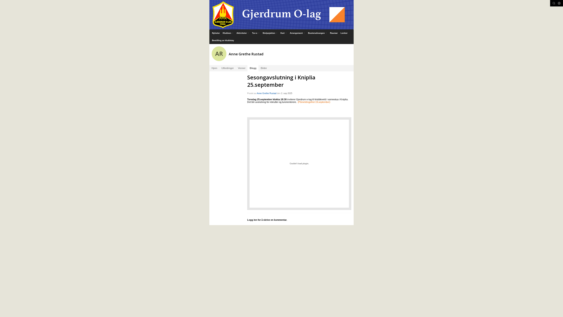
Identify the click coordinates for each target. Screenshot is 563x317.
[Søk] (554, 3)
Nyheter (216, 33)
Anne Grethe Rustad (266, 93)
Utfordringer (227, 68)
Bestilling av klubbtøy (223, 40)
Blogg (253, 68)
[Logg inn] (559, 3)
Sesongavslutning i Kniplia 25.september (281, 81)
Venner (241, 68)
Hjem (214, 68)
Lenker (344, 33)
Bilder (264, 68)
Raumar (334, 33)
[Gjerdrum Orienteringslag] (281, 14)
